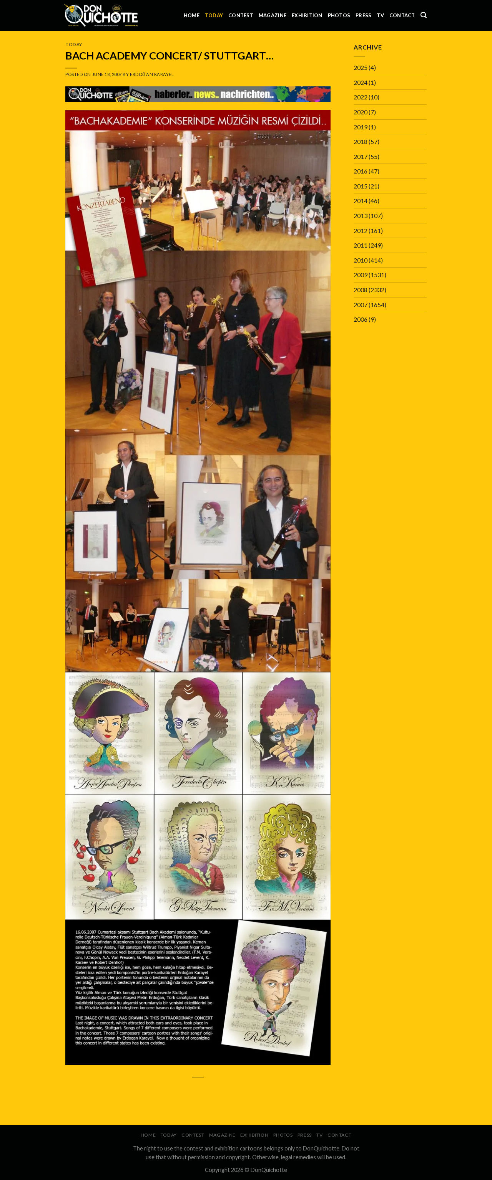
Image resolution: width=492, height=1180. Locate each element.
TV (380, 15)
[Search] (424, 15)
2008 (360, 289)
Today (214, 15)
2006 (360, 319)
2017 (360, 156)
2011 (360, 245)
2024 (360, 82)
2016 (360, 171)
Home (191, 15)
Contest (240, 15)
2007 (360, 304)
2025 (360, 67)
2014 (360, 200)
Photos (339, 15)
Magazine (272, 15)
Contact (402, 15)
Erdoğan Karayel (152, 74)
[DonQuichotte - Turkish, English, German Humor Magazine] (101, 15)
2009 (360, 274)
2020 (360, 112)
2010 (360, 260)
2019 (360, 127)
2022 (360, 97)
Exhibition (307, 15)
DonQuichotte (269, 1170)
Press (363, 15)
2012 (360, 230)
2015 (360, 186)
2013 (360, 215)
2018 (360, 141)
